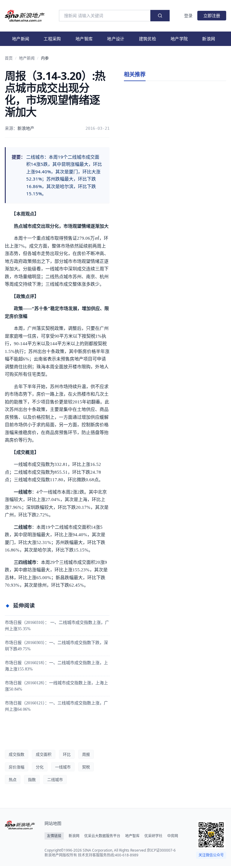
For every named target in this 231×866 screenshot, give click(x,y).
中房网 (172, 836)
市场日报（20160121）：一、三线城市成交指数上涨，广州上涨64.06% (56, 706)
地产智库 (84, 38)
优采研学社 (153, 836)
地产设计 (115, 38)
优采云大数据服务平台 (102, 836)
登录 (188, 15)
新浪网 (208, 38)
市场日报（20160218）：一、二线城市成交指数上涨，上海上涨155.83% (56, 666)
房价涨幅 (16, 767)
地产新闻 (20, 38)
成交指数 (16, 754)
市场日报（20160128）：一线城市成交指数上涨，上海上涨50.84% (56, 686)
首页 (9, 58)
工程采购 (52, 38)
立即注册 (211, 15)
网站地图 (53, 823)
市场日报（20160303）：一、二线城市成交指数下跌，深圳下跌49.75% (56, 645)
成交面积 (43, 754)
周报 (86, 754)
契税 (86, 767)
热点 (13, 779)
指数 (32, 779)
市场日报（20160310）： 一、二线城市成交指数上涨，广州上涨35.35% (57, 625)
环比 (67, 754)
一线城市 (63, 767)
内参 (45, 58)
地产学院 (179, 38)
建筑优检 (147, 38)
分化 (40, 767)
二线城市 (55, 779)
